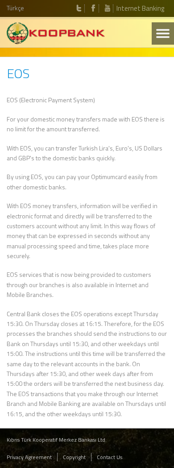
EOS (18, 73)
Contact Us (109, 457)
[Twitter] (79, 8)
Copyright (74, 457)
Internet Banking (140, 8)
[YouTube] (107, 8)
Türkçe (15, 8)
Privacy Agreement (29, 457)
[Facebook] (93, 8)
